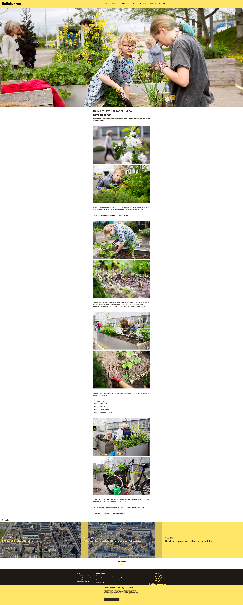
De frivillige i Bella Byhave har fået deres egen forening (113, 215)
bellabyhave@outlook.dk (138, 507)
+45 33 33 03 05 (81, 580)
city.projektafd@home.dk (83, 581)
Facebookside (121, 513)
